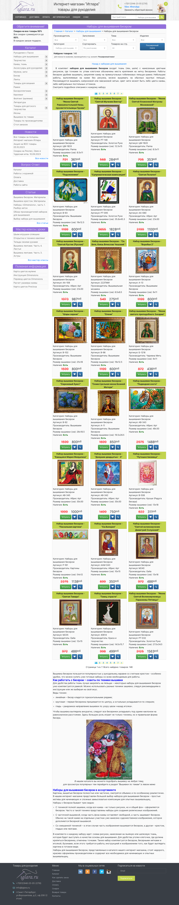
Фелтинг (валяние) (23, 98)
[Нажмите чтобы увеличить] (70, 124)
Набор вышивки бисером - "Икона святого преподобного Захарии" (147, 313)
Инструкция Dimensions (26, 275)
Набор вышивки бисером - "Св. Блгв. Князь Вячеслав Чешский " (108, 243)
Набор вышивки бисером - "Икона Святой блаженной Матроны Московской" (147, 101)
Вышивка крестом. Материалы (30, 201)
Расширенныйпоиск (152, 46)
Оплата (17, 177)
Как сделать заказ (60, 877)
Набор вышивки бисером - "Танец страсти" (108, 595)
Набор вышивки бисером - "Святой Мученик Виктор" (108, 100)
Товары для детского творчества (25, 108)
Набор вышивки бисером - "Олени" (108, 313)
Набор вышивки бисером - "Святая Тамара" (70, 595)
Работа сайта (20, 185)
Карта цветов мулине (25, 271)
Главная (58, 31)
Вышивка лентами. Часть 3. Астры (28, 254)
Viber (126, 7)
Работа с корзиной (23, 173)
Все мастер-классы (38, 260)
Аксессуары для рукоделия (28, 68)
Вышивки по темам (24, 117)
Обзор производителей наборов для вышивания (30, 213)
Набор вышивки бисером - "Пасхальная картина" (70, 525)
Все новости (41, 158)
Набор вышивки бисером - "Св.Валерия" (108, 525)
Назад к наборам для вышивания (109, 63)
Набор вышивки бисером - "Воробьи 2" (147, 243)
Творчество (20, 60)
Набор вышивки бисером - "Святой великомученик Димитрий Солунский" (147, 526)
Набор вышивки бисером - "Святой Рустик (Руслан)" (70, 243)
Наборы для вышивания (26, 56)
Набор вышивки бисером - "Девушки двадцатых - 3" (108, 455)
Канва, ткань (20, 64)
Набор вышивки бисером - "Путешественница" (147, 455)
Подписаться (126, 878)
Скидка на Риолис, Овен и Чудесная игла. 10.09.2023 (27, 152)
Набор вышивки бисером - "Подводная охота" (147, 382)
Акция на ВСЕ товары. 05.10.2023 (25, 145)
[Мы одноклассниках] (89, 872)
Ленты (17, 79)
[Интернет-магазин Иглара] (24, 6)
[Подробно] (80, 164)
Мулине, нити (20, 71)
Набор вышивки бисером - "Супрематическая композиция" (108, 173)
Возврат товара (59, 892)
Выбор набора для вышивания (29, 218)
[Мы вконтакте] (81, 872)
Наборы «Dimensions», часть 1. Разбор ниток (29, 206)
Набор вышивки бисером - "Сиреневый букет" (70, 382)
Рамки (17, 87)
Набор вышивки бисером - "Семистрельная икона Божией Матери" (108, 384)
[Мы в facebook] (96, 872)
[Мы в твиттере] (103, 872)
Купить (66, 165)
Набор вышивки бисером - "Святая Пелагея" (147, 173)
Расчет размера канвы (25, 282)
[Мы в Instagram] (110, 872)
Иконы (17, 113)
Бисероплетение (22, 91)
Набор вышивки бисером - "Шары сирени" (70, 313)
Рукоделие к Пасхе (24, 52)
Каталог (30, 47)
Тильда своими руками (26, 242)
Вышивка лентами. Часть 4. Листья (28, 247)
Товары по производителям (28, 120)
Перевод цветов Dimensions (28, 279)
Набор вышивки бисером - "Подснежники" (70, 173)
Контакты (56, 896)
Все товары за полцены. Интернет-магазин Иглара (27, 138)
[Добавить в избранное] (74, 164)
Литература (20, 102)
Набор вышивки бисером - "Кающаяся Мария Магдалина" (70, 455)
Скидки (55, 888)
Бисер (17, 75)
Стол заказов (21, 124)
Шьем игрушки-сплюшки (26, 234)
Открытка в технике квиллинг (29, 238)
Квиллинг (18, 94)
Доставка (19, 181)
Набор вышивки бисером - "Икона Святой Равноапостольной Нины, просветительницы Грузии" (70, 103)
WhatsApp (134, 7)
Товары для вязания (24, 83)
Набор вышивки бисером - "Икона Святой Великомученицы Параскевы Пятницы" (147, 596)
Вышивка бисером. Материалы (30, 197)
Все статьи (42, 223)
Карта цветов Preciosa (25, 286)
